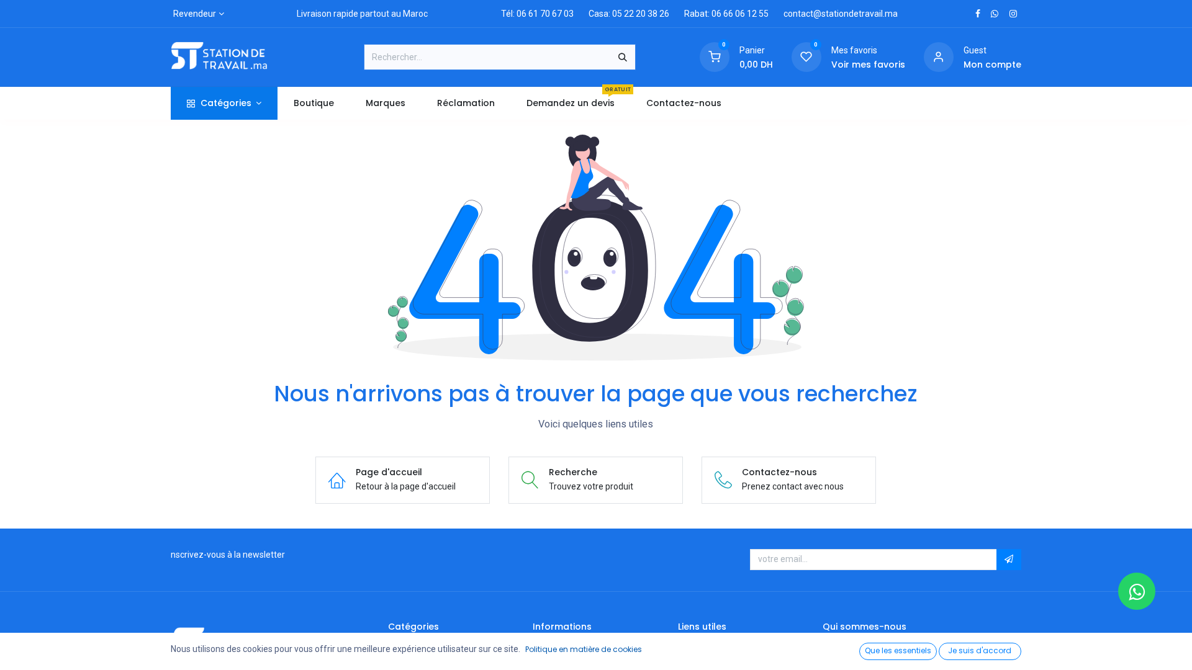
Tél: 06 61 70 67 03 (537, 14)
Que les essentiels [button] (898, 650)
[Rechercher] (622, 57)
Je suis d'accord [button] (979, 650)
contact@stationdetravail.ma (840, 14)
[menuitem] (314, 103)
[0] (714, 56)
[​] (978, 13)
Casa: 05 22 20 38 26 (629, 14)
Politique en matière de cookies (583, 649)
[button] (1008, 559)
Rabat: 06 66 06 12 (720, 14)
